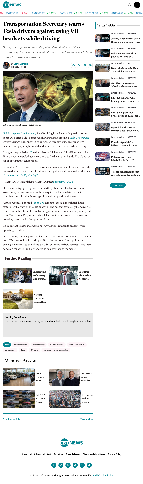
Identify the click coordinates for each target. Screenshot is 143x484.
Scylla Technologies (103, 475)
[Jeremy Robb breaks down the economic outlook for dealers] (102, 38)
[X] (79, 65)
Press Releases (73, 454)
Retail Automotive (77, 345)
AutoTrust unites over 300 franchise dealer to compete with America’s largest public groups (87, 377)
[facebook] (53, 465)
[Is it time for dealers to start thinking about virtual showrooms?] (63, 275)
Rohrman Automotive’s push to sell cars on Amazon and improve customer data (123, 55)
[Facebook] (73, 65)
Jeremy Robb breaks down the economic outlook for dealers (125, 41)
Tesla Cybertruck (79, 137)
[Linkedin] (85, 65)
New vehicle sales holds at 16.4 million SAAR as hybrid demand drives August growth (40, 377)
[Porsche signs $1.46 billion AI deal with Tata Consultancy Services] (102, 142)
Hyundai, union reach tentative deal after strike (87, 399)
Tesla (23, 350)
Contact (47, 454)
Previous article (11, 419)
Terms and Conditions (94, 454)
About (25, 454)
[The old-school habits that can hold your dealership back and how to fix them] (102, 171)
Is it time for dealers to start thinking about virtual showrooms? (86, 276)
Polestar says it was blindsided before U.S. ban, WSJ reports (123, 159)
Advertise (58, 454)
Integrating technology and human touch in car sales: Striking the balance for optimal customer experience (39, 276)
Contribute (35, 454)
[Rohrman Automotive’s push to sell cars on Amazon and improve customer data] (102, 53)
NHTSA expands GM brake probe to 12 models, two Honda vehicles (40, 399)
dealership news (21, 345)
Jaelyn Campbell (21, 64)
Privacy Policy (114, 454)
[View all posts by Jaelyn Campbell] (7, 65)
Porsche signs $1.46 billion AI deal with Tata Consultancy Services (124, 144)
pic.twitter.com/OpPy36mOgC (20, 175)
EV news (34, 350)
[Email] (90, 65)
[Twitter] (82, 465)
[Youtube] (89, 465)
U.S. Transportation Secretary (19, 133)
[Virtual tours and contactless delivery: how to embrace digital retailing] (18, 299)
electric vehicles (57, 345)
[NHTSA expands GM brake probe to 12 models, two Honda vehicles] (19, 399)
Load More (118, 185)
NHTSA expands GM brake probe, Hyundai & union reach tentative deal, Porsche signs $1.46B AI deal (124, 100)
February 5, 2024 (63, 181)
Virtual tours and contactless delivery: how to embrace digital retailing (40, 299)
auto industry (38, 345)
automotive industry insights (56, 350)
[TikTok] (75, 465)
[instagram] (60, 465)
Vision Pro (38, 202)
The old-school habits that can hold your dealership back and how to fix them (125, 174)
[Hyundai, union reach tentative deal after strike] (65, 399)
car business (10, 350)
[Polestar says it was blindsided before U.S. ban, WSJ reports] (102, 156)
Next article (86, 419)
